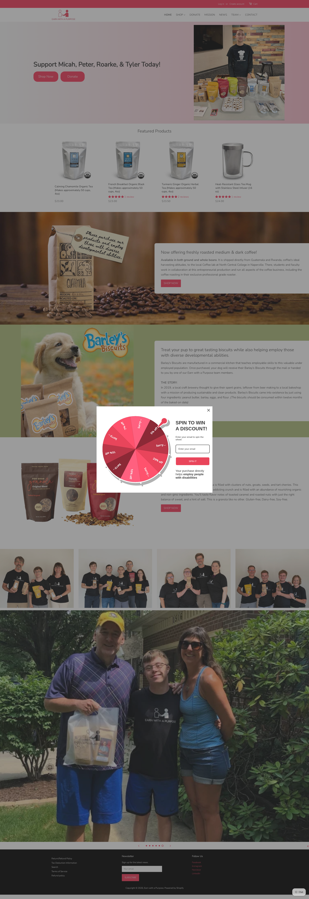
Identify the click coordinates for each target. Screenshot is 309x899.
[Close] (208, 410)
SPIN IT (193, 461)
